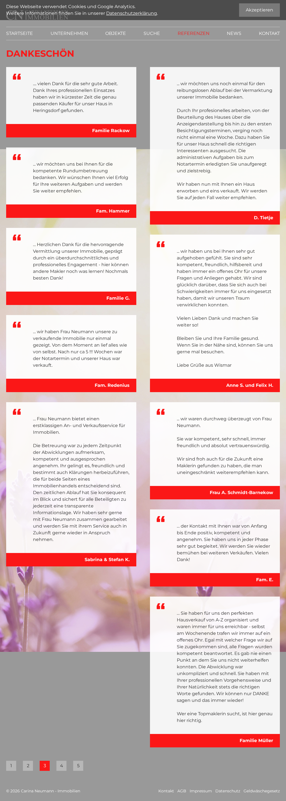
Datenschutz (227, 790)
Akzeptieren (259, 10)
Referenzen (193, 33)
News (234, 33)
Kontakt (269, 33)
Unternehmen (69, 33)
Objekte (115, 33)
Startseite (19, 33)
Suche (152, 33)
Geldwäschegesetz (262, 790)
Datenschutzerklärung (131, 13)
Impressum (201, 790)
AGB (181, 790)
